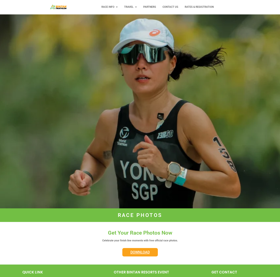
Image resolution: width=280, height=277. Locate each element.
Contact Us (170, 6)
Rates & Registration (199, 6)
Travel (129, 6)
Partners (149, 6)
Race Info (107, 6)
